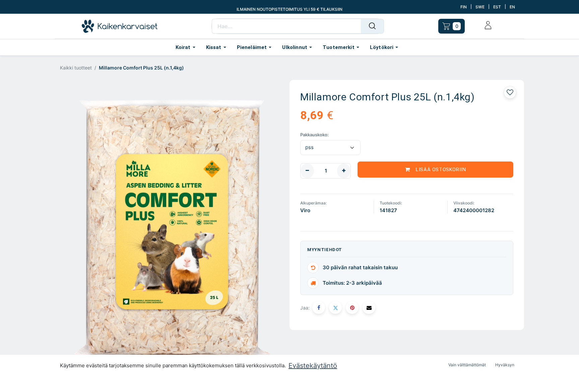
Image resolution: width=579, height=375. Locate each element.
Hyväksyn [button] (504, 364)
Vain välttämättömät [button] (467, 364)
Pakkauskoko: (314, 134)
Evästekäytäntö (312, 366)
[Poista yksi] (307, 170)
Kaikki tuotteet (76, 68)
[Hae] (372, 26)
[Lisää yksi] (343, 170)
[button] (77, 228)
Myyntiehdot (324, 249)
